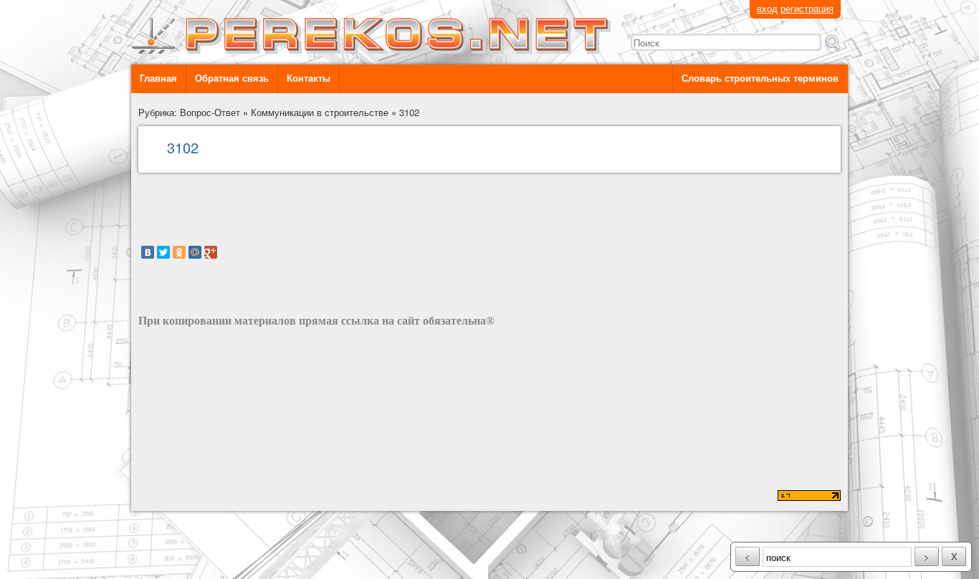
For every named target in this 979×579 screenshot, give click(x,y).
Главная (158, 78)
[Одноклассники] (179, 252)
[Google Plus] (210, 252)
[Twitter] (163, 252)
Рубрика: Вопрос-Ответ (189, 112)
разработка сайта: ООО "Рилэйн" (210, 497)
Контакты (308, 78)
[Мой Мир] (194, 252)
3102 (409, 112)
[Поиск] (833, 42)
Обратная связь (232, 78)
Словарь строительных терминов (760, 78)
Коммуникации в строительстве (319, 112)
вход (767, 8)
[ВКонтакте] (147, 252)
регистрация (807, 8)
